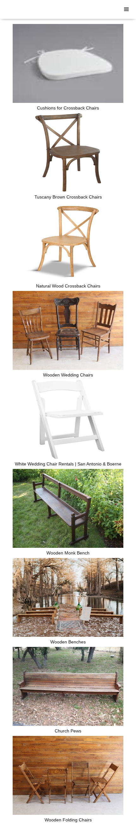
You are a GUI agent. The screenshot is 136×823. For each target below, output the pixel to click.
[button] (126, 9)
